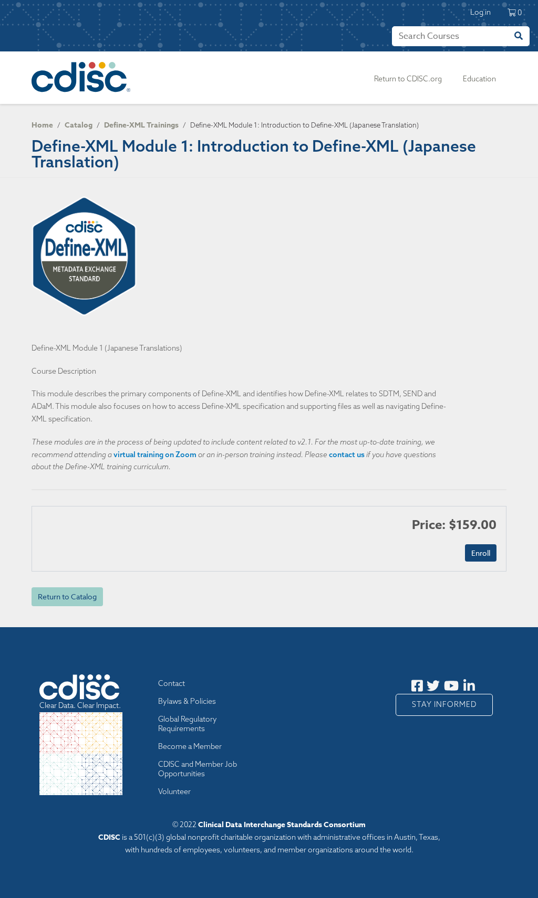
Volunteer (174, 791)
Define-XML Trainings (141, 125)
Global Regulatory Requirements (187, 723)
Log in (480, 12)
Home (42, 125)
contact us (347, 454)
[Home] (83, 77)
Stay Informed (444, 704)
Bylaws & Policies (187, 701)
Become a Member (190, 746)
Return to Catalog (67, 596)
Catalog (78, 125)
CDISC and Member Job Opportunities (197, 768)
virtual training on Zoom (154, 454)
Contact (171, 683)
